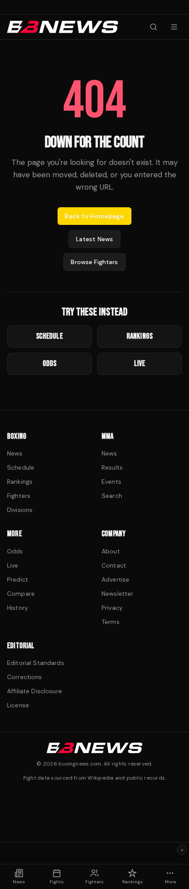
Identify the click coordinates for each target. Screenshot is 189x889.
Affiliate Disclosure (34, 691)
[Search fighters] (153, 26)
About (111, 551)
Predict (17, 579)
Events (111, 482)
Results (112, 467)
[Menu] (174, 27)
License (18, 705)
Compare (21, 594)
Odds (15, 551)
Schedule (20, 467)
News (15, 453)
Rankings (20, 482)
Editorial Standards (35, 663)
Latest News (94, 239)
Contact (114, 565)
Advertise (115, 579)
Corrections (24, 677)
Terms (111, 622)
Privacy (112, 608)
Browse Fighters (94, 262)
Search (112, 496)
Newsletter (117, 594)
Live (12, 565)
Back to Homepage (94, 216)
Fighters (18, 496)
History (17, 608)
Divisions (20, 510)
